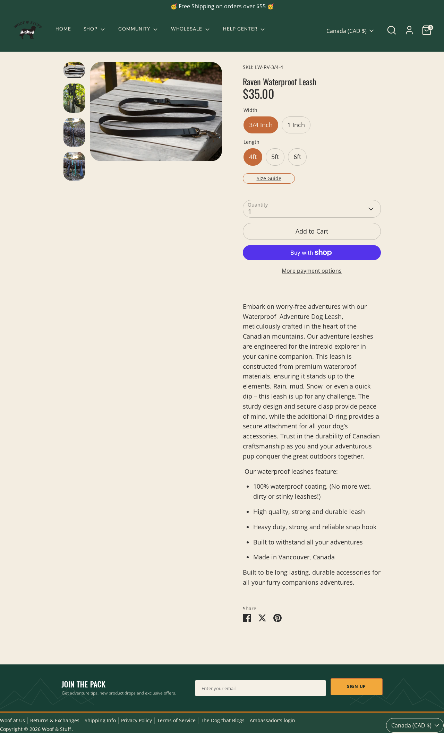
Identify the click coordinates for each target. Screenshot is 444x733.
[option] (156, 114)
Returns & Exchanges (54, 720)
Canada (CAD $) (346, 31)
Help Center (241, 29)
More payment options (312, 270)
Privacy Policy (136, 720)
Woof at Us (12, 720)
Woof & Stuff (57, 729)
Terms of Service (176, 720)
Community (135, 29)
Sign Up (356, 686)
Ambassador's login (272, 720)
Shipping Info (100, 720)
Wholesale (187, 29)
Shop (92, 29)
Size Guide (269, 178)
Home (63, 29)
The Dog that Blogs (223, 720)
